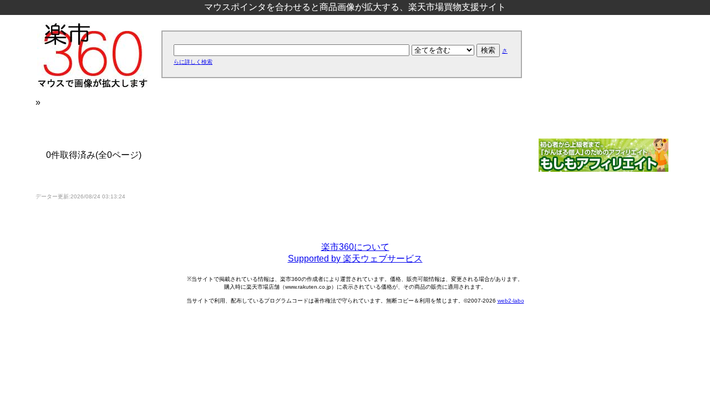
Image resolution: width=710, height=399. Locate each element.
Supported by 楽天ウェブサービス (355, 258)
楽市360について (355, 247)
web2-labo (511, 301)
